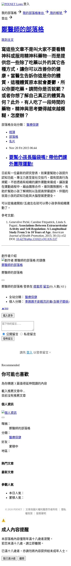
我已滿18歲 (9, 558)
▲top (5, 308)
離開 (21, 558)
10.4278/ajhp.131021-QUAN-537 (36, 239)
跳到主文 (8, 39)
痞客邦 (37, 286)
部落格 (13, 136)
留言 (46, 286)
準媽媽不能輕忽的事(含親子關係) (47, 301)
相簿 (12, 132)
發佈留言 (8, 338)
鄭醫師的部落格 (23, 29)
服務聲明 (41, 513)
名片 (12, 141)
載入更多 (8, 315)
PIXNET (17, 509)
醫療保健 (33, 124)
